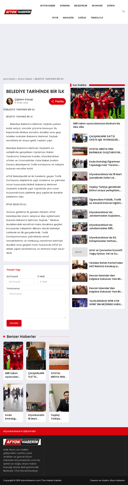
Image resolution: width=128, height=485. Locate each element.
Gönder (14, 323)
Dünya (111, 5)
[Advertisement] (64, 50)
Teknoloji (97, 17)
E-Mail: (41, 276)
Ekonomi (97, 5)
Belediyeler (80, 5)
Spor (55, 17)
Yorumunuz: (13, 288)
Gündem (65, 5)
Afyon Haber (47, 5)
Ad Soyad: (12, 276)
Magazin (68, 17)
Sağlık (82, 17)
